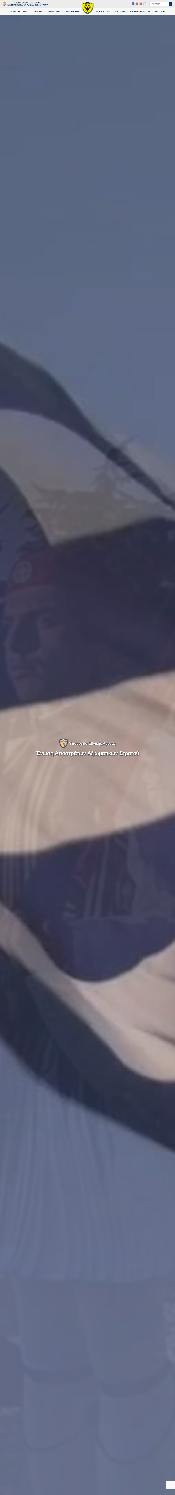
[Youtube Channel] (140, 4)
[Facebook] (133, 4)
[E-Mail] (144, 4)
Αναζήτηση (170, 4)
